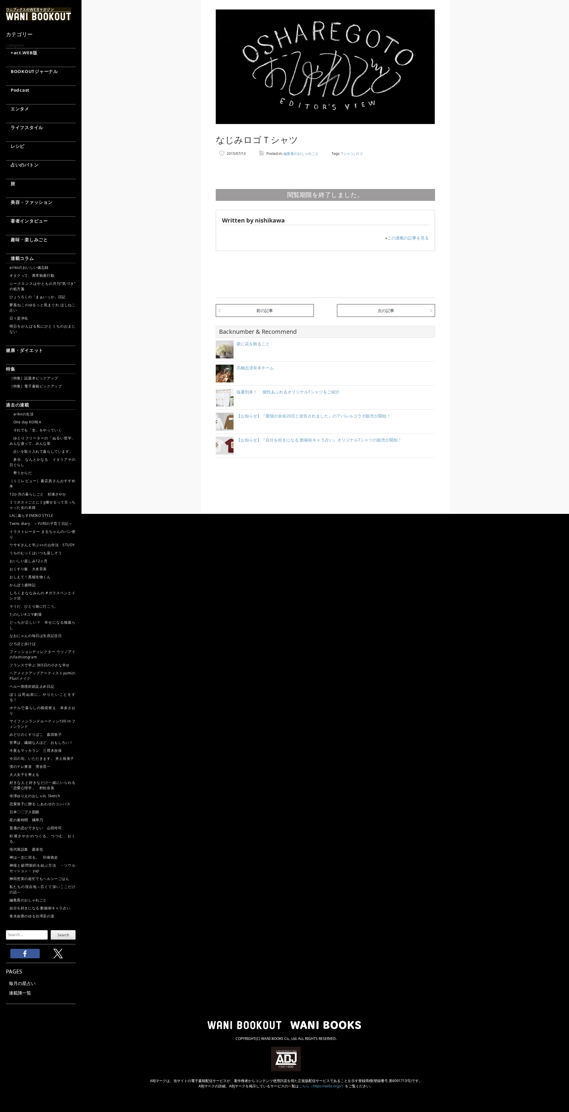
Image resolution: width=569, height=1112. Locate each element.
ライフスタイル (24, 127)
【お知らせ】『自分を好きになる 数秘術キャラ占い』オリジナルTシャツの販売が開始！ (319, 440)
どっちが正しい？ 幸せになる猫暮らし (42, 625)
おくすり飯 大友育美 (28, 568)
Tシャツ (347, 153)
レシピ (15, 146)
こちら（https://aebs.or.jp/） (322, 1086)
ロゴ (359, 153)
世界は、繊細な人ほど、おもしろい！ (41, 742)
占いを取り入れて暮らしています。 (41, 451)
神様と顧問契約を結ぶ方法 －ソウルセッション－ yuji (42, 868)
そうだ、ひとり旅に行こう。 (33, 606)
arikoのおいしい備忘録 (29, 267)
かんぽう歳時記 (22, 584)
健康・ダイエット (24, 350)
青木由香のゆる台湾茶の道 (31, 916)
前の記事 (264, 310)
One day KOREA (25, 422)
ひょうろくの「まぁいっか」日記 (37, 296)
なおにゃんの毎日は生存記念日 (35, 635)
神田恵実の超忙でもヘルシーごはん (39, 878)
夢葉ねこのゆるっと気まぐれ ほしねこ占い (42, 307)
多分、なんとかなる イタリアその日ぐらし (42, 462)
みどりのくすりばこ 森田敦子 (35, 734)
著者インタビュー (27, 221)
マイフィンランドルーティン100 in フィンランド (42, 724)
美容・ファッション (29, 202)
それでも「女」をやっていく (35, 430)
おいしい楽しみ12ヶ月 (28, 560)
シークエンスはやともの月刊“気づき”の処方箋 (42, 286)
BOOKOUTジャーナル (32, 71)
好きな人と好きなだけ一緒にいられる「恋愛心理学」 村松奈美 (42, 785)
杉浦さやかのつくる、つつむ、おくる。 (42, 838)
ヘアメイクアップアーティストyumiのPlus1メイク (42, 676)
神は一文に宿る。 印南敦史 (35, 857)
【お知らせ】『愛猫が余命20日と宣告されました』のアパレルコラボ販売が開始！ (313, 416)
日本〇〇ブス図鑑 (24, 811)
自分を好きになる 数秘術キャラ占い (39, 908)
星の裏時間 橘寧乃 (26, 819)
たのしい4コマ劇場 (25, 614)
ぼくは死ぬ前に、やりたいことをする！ (42, 697)
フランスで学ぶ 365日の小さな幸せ (39, 665)
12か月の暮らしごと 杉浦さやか (37, 494)
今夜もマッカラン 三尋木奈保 (35, 750)
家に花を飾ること (253, 344)
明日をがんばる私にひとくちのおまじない (42, 329)
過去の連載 (17, 405)
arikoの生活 (21, 414)
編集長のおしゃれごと (28, 900)
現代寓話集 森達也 (26, 849)
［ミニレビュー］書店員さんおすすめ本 (42, 483)
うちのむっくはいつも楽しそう (35, 552)
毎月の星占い (22, 983)
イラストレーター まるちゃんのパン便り (42, 534)
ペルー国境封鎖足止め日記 (31, 686)
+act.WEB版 (22, 52)
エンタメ (17, 109)
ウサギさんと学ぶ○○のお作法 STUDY (42, 544)
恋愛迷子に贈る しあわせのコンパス (39, 803)
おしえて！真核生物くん (30, 576)
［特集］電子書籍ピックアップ (35, 386)
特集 (10, 369)
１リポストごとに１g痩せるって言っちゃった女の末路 (42, 505)
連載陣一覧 (20, 993)
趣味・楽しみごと (27, 239)
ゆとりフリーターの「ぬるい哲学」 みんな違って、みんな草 (42, 441)
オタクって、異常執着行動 (31, 275)
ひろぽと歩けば (22, 643)
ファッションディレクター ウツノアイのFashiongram (42, 654)
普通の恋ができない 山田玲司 (35, 827)
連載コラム (20, 258)
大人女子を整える (24, 774)
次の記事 (386, 310)
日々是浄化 (18, 318)
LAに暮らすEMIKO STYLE (31, 515)
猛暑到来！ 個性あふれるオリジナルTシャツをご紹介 (288, 392)
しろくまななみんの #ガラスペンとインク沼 (42, 595)
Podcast (18, 90)
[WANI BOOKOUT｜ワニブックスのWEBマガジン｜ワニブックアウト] (38, 17)
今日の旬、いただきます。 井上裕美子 (42, 758)
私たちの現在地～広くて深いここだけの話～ (42, 889)
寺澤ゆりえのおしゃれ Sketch (34, 795)
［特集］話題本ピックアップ (33, 378)
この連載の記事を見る (408, 238)
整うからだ (20, 472)
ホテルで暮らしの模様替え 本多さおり (42, 710)
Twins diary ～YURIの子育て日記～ (40, 523)
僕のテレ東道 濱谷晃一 (30, 766)
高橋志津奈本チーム (255, 368)
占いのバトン (22, 165)
